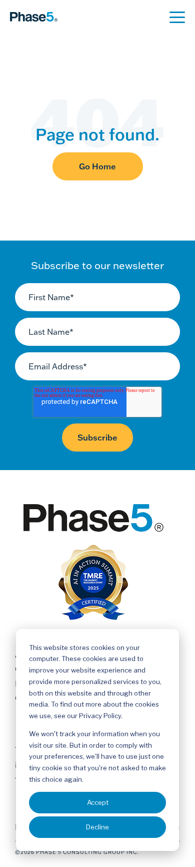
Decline (97, 827)
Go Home (97, 166)
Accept (97, 802)
